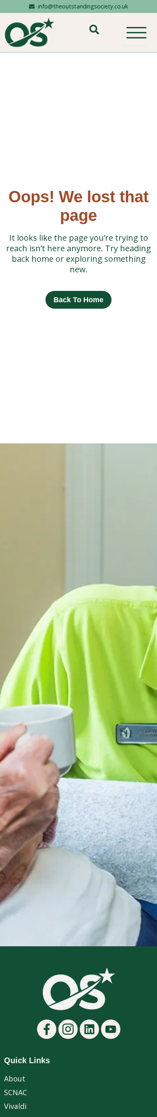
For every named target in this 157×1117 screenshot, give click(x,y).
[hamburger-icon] (135, 32)
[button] (94, 32)
